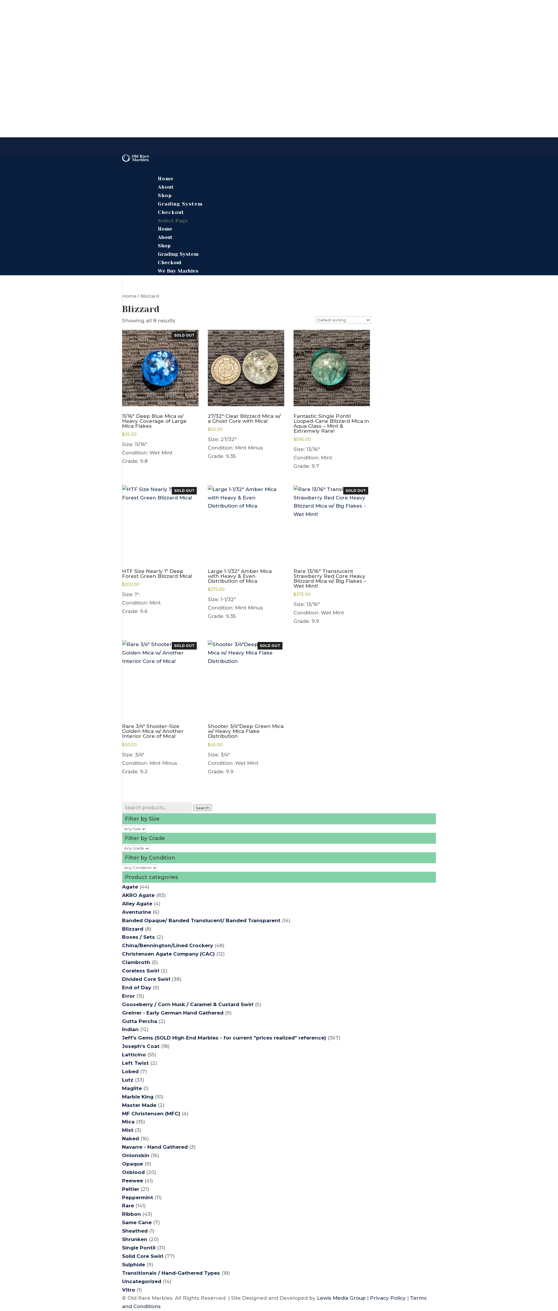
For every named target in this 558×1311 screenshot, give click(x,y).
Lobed (130, 1071)
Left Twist (135, 1063)
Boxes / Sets (138, 937)
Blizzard (132, 929)
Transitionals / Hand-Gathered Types (171, 1273)
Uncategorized (141, 1281)
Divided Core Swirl (146, 979)
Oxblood (133, 1172)
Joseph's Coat (141, 1046)
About (165, 237)
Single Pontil (138, 1248)
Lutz (127, 1080)
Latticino (134, 1055)
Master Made (139, 1105)
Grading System (178, 254)
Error (128, 996)
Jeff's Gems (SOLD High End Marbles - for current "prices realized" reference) (224, 1038)
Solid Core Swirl (142, 1256)
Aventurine (136, 912)
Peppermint (137, 1197)
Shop (164, 246)
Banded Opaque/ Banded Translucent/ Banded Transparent (201, 920)
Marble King (137, 1097)
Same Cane (137, 1222)
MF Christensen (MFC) (151, 1113)
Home (165, 229)
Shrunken (134, 1239)
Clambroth (136, 962)
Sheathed (135, 1231)
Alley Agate (137, 904)
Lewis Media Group (341, 1298)
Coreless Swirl (140, 971)
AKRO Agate (138, 895)
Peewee (132, 1181)
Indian (130, 1029)
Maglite (132, 1088)
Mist (127, 1130)
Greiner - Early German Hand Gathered (172, 1013)
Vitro (128, 1290)
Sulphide (133, 1264)
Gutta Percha (139, 1021)
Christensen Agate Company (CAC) (168, 954)
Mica (128, 1122)
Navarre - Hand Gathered (155, 1147)
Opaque (132, 1164)
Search (203, 807)
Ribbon (131, 1214)
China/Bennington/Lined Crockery (167, 945)
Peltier (130, 1189)
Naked (130, 1138)
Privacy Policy (388, 1298)
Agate (130, 887)
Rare (128, 1206)
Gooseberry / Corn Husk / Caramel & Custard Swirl (187, 1004)
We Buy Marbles (143, 141)
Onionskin (135, 1155)
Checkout (171, 212)
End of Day (136, 987)
